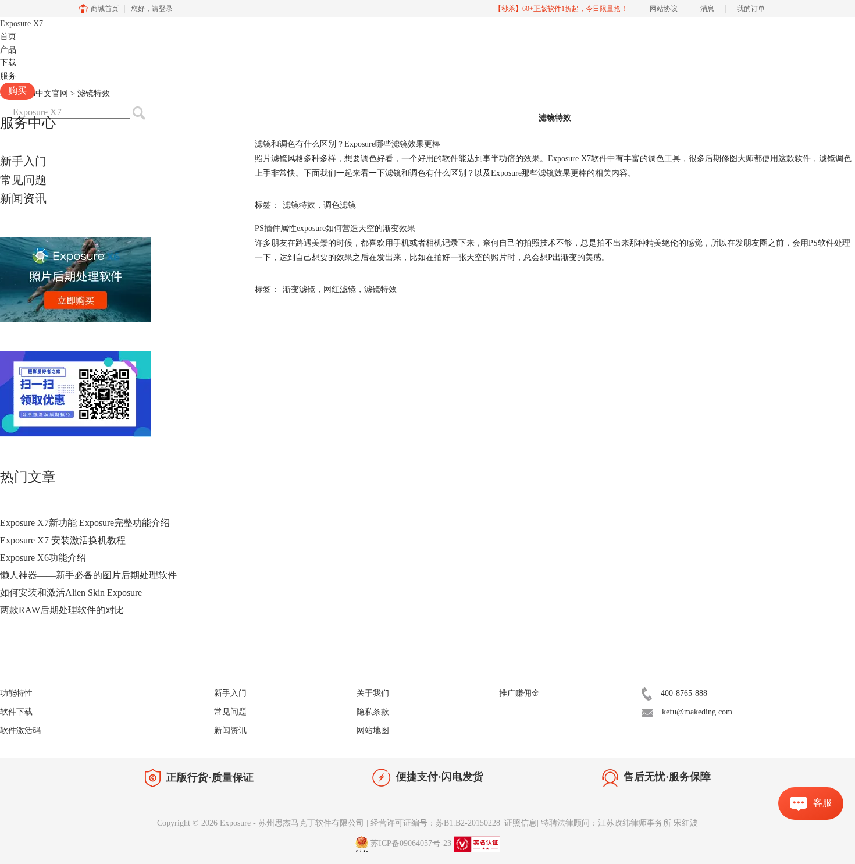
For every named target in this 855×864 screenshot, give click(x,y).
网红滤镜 (339, 289)
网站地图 (373, 730)
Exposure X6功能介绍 (43, 558)
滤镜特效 (299, 205)
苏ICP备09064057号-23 (410, 843)
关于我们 (373, 693)
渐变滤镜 (299, 289)
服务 (8, 76)
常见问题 (23, 179)
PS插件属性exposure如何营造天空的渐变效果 (335, 228)
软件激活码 (20, 730)
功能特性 (16, 693)
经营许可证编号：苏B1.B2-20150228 (435, 823)
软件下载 (16, 711)
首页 (8, 36)
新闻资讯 (23, 198)
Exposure (21, 23)
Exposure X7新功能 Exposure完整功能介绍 (85, 523)
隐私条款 (373, 711)
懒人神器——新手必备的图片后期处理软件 (88, 575)
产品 (8, 49)
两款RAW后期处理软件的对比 (62, 610)
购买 (17, 90)
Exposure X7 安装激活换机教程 (63, 540)
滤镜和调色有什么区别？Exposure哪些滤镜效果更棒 (347, 144)
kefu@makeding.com (697, 711)
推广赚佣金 (519, 693)
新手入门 (23, 161)
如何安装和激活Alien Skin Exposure (71, 593)
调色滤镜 (339, 205)
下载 (8, 62)
